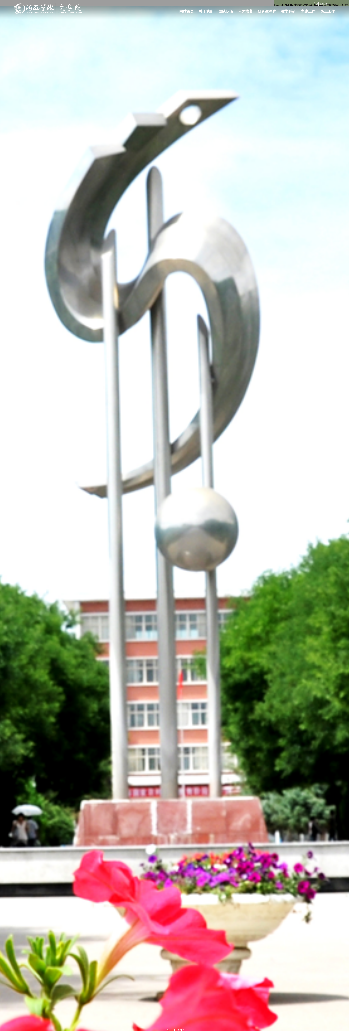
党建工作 (308, 11)
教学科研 (288, 11)
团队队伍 (226, 11)
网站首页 (186, 11)
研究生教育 (267, 11)
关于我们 (206, 11)
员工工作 (327, 11)
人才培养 (245, 11)
